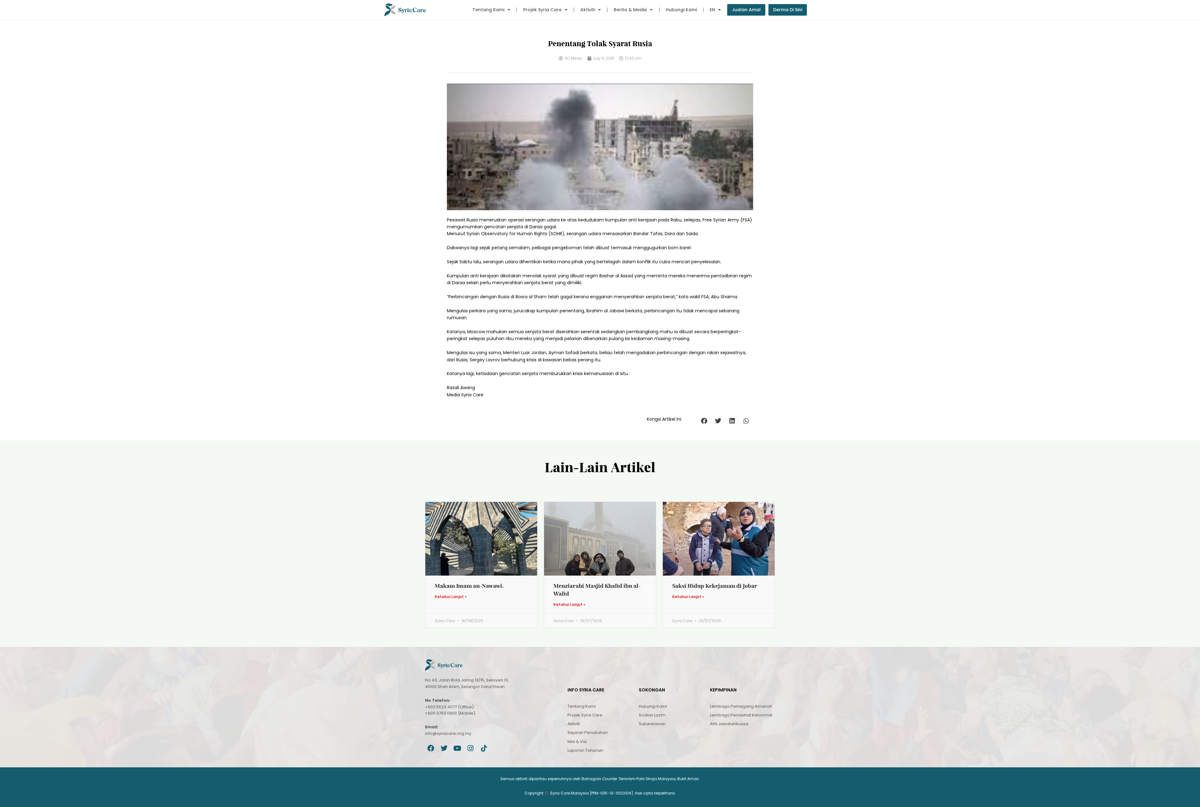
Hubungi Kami (681, 10)
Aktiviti (587, 10)
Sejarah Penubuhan (588, 732)
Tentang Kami (488, 10)
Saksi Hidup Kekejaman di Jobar (714, 585)
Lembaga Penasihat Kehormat (741, 715)
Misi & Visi (577, 742)
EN (712, 10)
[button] (704, 421)
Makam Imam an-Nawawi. (469, 585)
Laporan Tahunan (585, 750)
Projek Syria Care (542, 10)
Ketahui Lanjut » (451, 597)
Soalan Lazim (652, 715)
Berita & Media (630, 10)
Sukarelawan (652, 724)
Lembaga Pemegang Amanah (741, 706)
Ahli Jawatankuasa (729, 724)
